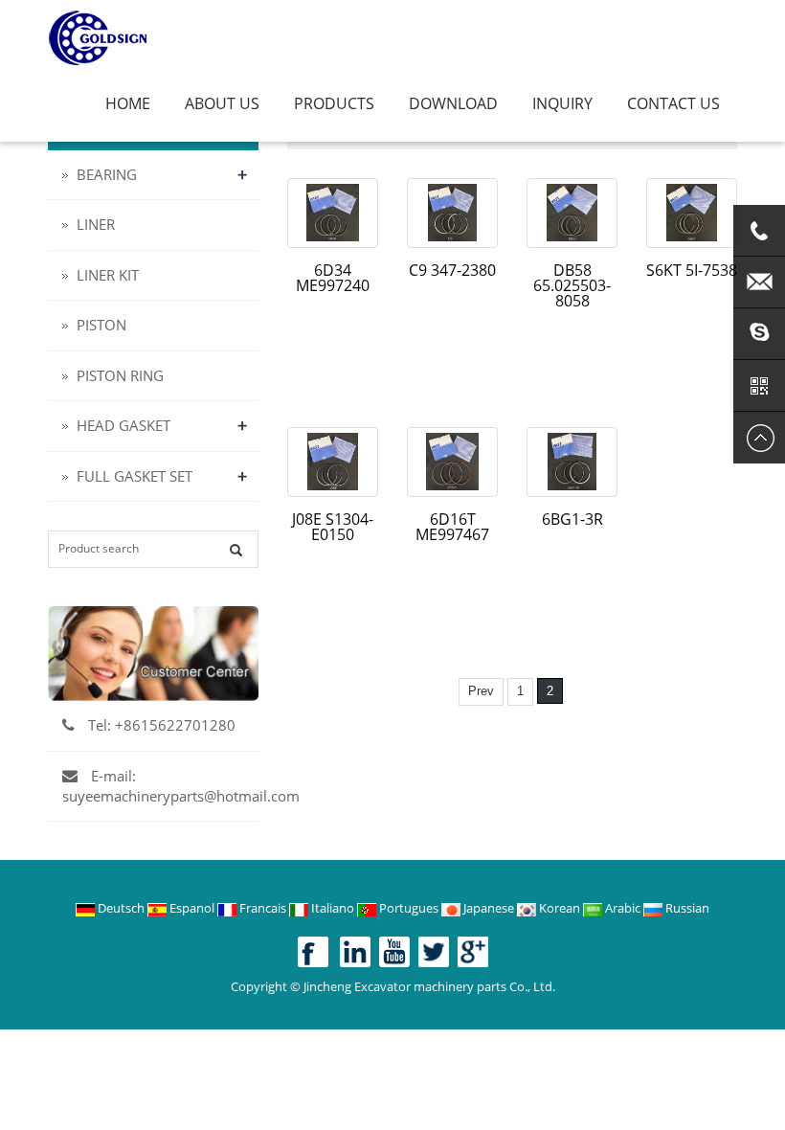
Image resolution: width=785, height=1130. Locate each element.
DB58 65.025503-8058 (572, 285)
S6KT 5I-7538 (691, 270)
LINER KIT (108, 274)
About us (222, 103)
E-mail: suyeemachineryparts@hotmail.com (181, 785)
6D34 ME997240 (333, 278)
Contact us (673, 103)
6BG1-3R (572, 519)
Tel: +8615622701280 (160, 724)
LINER (96, 224)
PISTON (101, 324)
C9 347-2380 (452, 270)
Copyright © (266, 986)
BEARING (107, 174)
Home (127, 103)
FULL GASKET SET (134, 476)
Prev (481, 691)
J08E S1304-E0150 (332, 526)
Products (334, 103)
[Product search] (236, 550)
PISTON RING (120, 375)
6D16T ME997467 (452, 526)
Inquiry (562, 103)
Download (453, 103)
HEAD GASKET (123, 425)
